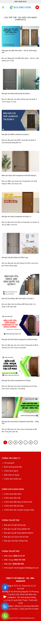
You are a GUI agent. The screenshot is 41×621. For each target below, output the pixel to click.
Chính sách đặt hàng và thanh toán (18, 502)
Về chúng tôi (9, 463)
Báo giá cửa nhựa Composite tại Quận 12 (16, 216)
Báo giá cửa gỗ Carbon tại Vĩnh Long (15, 257)
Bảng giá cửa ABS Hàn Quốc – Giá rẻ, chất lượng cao (19, 51)
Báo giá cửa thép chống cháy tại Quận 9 (16, 93)
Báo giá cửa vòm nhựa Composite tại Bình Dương (19, 339)
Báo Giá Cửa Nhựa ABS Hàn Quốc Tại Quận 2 (18, 298)
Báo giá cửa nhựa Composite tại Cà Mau (16, 380)
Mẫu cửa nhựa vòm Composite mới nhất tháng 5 (19, 175)
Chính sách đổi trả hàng (13, 506)
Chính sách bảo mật (12, 498)
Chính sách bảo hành (12, 494)
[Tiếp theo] (36, 442)
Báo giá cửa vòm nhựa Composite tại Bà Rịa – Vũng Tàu (20, 422)
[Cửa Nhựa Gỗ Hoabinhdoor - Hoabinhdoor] (20, 7)
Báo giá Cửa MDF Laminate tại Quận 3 (15, 134)
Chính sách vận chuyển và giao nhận (19, 510)
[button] (3, 7)
